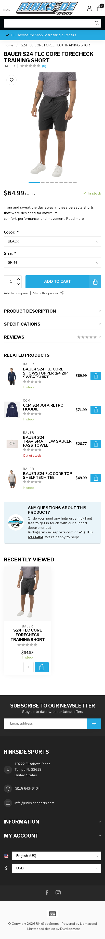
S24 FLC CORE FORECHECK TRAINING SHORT (56, 45)
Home (8, 45)
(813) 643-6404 (27, 788)
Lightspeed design (41, 929)
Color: (11, 232)
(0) (44, 66)
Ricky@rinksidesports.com (50, 532)
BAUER (9, 66)
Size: (10, 253)
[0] (99, 8)
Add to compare (16, 293)
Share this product (46, 293)
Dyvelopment (70, 929)
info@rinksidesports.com (34, 803)
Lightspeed (88, 923)
